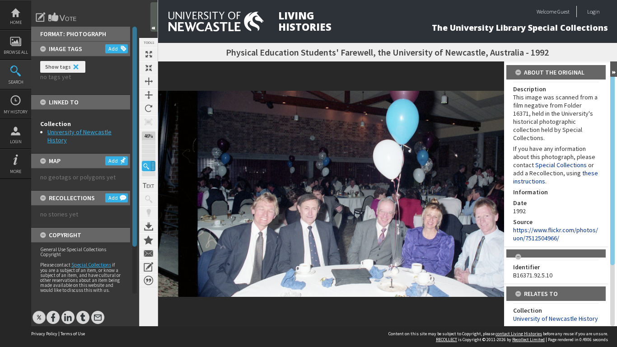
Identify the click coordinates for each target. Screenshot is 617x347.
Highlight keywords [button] (149, 213)
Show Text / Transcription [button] (149, 185)
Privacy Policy (44, 334)
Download (149, 226)
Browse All (16, 52)
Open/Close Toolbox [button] (154, 17)
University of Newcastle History (555, 318)
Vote (63, 17)
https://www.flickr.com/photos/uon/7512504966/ (555, 234)
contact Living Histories (518, 334)
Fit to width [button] (149, 81)
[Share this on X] (39, 313)
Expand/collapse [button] (613, 69)
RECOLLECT (446, 339)
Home (16, 22)
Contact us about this (149, 253)
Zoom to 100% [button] (149, 122)
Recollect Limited (528, 339)
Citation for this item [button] (149, 280)
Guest (563, 11)
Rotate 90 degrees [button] (149, 108)
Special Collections (91, 265)
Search (15, 82)
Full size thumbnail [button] (149, 54)
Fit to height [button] (149, 95)
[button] (148, 166)
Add (113, 48)
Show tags (58, 66)
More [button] (15, 171)
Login (16, 142)
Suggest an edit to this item (41, 17)
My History (16, 112)
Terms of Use (73, 334)
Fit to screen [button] (149, 68)
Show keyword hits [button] (149, 199)
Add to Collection (149, 240)
